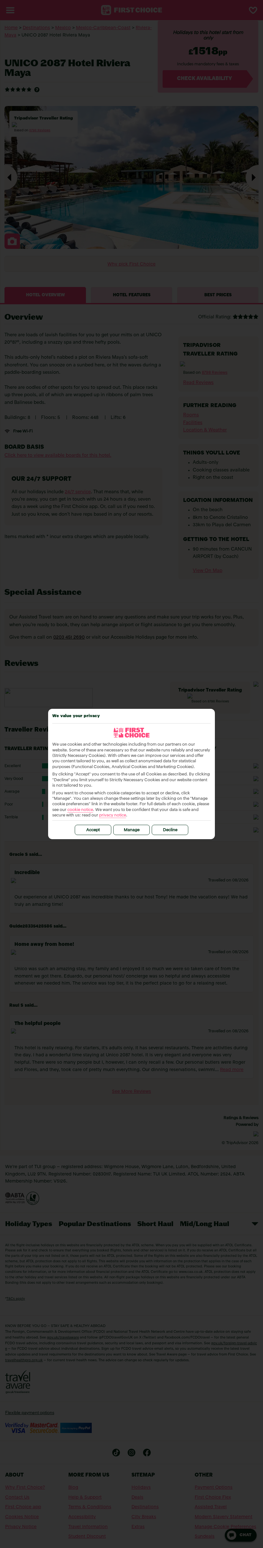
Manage (132, 830)
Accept (93, 830)
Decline (170, 830)
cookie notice (80, 810)
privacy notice (112, 815)
